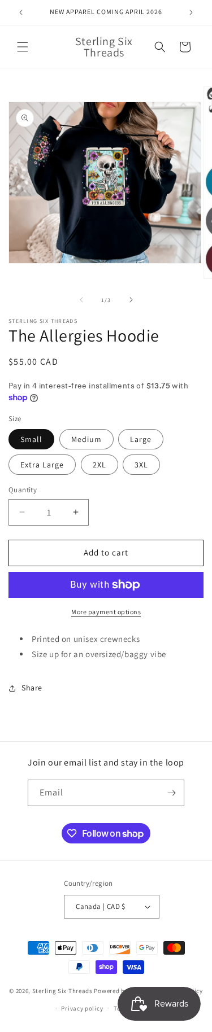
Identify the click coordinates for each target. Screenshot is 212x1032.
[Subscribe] (171, 793)
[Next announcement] (191, 12)
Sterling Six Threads (62, 991)
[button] (22, 46)
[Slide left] (81, 299)
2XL (99, 465)
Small (31, 439)
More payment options (106, 611)
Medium (86, 439)
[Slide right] (131, 299)
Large (141, 439)
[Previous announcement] (20, 12)
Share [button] (31, 688)
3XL (141, 465)
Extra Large (42, 465)
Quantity (22, 490)
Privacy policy (82, 1008)
